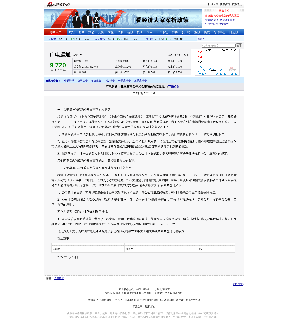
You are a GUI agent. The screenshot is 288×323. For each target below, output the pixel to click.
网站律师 (153, 299)
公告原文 (59, 278)
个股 (120, 32)
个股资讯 (69, 80)
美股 (207, 32)
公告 (101, 32)
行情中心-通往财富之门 (218, 24)
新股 (130, 32)
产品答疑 (195, 299)
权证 (140, 32)
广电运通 (60, 54)
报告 (149, 32)
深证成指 (100, 39)
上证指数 (51, 39)
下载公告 (173, 86)
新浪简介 (93, 299)
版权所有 (150, 306)
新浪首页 (225, 4)
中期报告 (110, 80)
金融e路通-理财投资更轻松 (220, 19)
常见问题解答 (113, 293)
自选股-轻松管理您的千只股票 (222, 15)
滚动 (91, 32)
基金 (82, 32)
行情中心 (219, 32)
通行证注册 (182, 299)
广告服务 (118, 299)
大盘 (111, 32)
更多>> (199, 38)
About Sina (105, 299)
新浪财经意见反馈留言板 (169, 293)
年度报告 (96, 80)
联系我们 (130, 299)
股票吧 (186, 32)
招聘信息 (141, 299)
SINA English (167, 299)
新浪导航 (237, 4)
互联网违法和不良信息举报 (136, 293)
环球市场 (162, 32)
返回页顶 (238, 284)
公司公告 (83, 80)
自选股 (233, 32)
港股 (197, 32)
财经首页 (213, 4)
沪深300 (148, 39)
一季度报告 (124, 80)
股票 (72, 32)
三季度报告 (140, 80)
